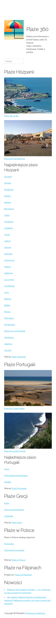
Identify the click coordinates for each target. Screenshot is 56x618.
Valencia (8, 344)
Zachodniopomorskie (14, 550)
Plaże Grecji (16, 522)
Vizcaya (7, 350)
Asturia (7, 196)
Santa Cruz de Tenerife (14, 331)
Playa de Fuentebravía (14, 159)
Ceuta (7, 234)
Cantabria (8, 222)
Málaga (7, 299)
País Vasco (9, 318)
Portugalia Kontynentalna (16, 475)
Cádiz (7, 215)
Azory (7, 469)
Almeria (7, 183)
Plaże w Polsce (18, 560)
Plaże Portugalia (18, 488)
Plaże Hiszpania (18, 357)
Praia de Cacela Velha (14, 408)
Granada (8, 254)
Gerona (7, 247)
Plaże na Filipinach (23, 575)
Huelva (7, 267)
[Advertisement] (39, 13)
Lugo (6, 292)
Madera (7, 482)
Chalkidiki (8, 516)
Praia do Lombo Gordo (15, 451)
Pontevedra (9, 324)
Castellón (8, 228)
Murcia (7, 312)
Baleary (7, 202)
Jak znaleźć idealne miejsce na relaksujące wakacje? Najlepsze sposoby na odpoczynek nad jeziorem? (27, 600)
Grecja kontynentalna (14, 510)
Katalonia (8, 273)
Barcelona (9, 209)
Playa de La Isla (11, 116)
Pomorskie (9, 544)
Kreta (6, 503)
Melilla (7, 305)
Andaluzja (8, 189)
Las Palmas (9, 286)
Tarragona (9, 337)
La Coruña (9, 279)
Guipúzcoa (9, 260)
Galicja (7, 241)
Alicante (8, 177)
